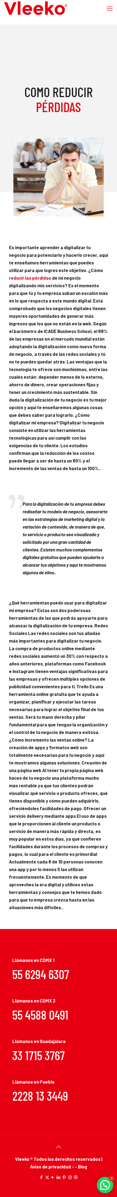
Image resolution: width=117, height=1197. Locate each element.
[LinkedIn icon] (59, 1177)
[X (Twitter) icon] (47, 1177)
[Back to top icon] (58, 1146)
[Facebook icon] (41, 1177)
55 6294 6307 (40, 974)
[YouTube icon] (53, 1177)
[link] (58, 177)
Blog (82, 1166)
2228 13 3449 (40, 1095)
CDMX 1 (47, 960)
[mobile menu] (109, 8)
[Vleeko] (36, 8)
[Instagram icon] (70, 1177)
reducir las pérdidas (30, 277)
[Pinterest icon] (64, 1177)
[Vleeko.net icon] (76, 1177)
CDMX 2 (48, 1000)
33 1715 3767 (38, 1055)
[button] (105, 1185)
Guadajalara (53, 1041)
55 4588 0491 (40, 1014)
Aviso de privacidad (51, 1166)
